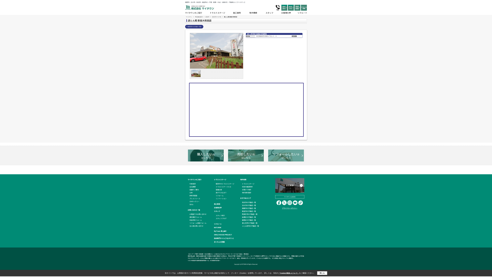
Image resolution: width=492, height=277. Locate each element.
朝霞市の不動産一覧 (249, 208)
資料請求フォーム (195, 217)
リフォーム (219, 195)
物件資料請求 (246, 192)
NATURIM (217, 227)
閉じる (322, 273)
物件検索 (253, 12)
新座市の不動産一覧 (249, 211)
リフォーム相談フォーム (197, 223)
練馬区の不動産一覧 (249, 220)
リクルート (302, 12)
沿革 (191, 192)
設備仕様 (219, 190)
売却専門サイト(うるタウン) (224, 238)
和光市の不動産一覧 (249, 202)
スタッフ (269, 12)
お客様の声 (286, 12)
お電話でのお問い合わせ (197, 214)
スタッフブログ (221, 218)
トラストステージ (217, 12)
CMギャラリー (194, 201)
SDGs (191, 204)
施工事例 (237, 12)
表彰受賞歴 (193, 195)
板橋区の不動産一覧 (249, 217)
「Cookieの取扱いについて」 (289, 273)
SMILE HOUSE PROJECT (223, 235)
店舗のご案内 (194, 190)
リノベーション (221, 198)
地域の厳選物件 (247, 187)
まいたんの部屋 (219, 242)
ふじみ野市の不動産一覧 (250, 226)
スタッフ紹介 (220, 215)
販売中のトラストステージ (225, 184)
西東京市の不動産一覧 (249, 214)
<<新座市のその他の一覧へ (194, 26)
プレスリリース (194, 198)
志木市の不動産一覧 (249, 205)
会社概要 (192, 187)
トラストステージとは (223, 187)
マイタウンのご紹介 (193, 12)
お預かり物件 (246, 190)
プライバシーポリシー (289, 208)
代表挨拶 (192, 184)
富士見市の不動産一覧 (249, 223)
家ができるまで (221, 192)
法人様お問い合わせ (196, 226)
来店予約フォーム (195, 220)
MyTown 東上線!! (220, 231)
